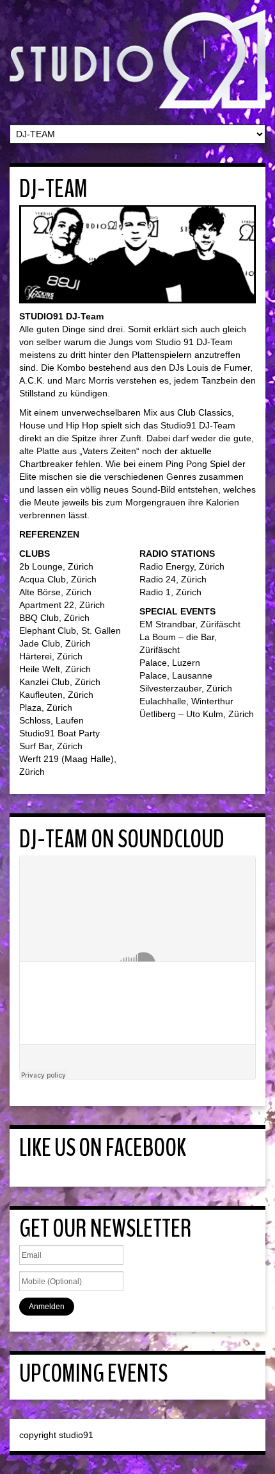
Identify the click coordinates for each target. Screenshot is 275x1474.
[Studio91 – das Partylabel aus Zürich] (137, 58)
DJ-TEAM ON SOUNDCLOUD (121, 839)
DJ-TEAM (53, 189)
